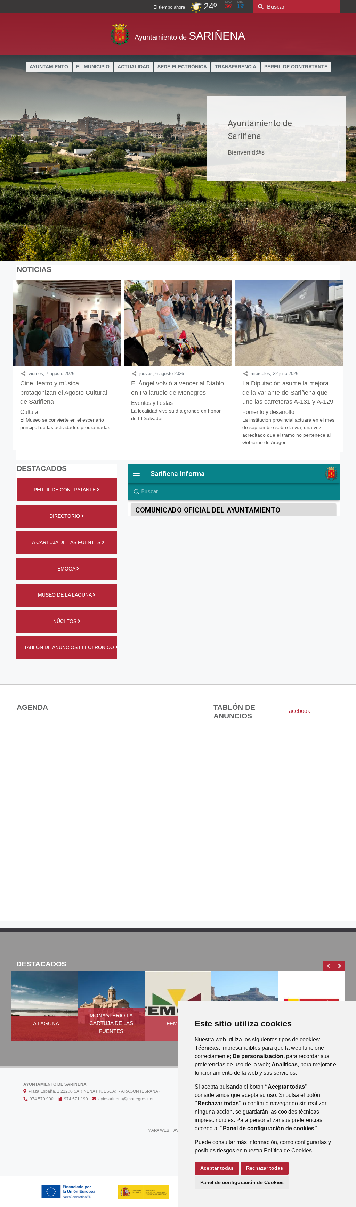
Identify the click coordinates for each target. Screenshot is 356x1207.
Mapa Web (158, 1130)
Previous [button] (328, 966)
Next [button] (339, 966)
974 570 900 (40, 1099)
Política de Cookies (288, 1151)
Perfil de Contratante (295, 66)
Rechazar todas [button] (264, 1168)
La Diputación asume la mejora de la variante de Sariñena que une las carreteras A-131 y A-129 (287, 392)
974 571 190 (75, 1099)
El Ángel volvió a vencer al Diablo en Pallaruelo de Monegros (177, 388)
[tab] (298, 711)
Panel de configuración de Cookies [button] (242, 1182)
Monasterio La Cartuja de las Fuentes (111, 1023)
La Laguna (44, 1023)
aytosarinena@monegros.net (124, 1099)
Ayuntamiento (49, 66)
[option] (44, 1010)
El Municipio (93, 66)
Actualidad (133, 66)
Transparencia (235, 66)
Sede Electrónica (182, 66)
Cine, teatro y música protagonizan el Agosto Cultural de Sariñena (63, 392)
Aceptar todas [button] (217, 1168)
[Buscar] (260, 7)
